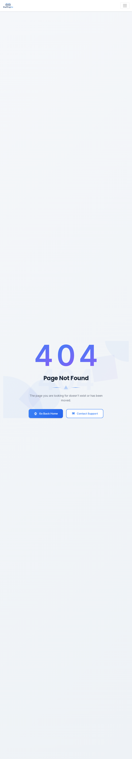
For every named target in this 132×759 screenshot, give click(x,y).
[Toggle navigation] (124, 5)
